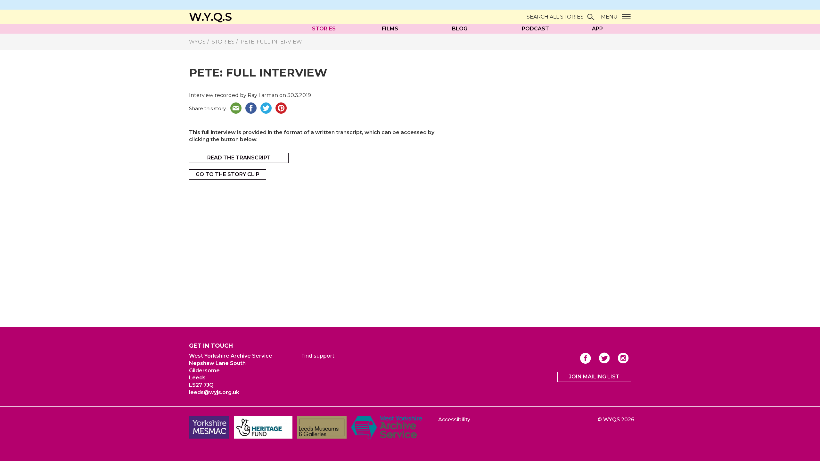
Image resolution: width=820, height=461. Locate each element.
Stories (324, 29)
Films (390, 29)
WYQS (197, 42)
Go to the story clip (227, 174)
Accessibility (454, 420)
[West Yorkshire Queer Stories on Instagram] (623, 358)
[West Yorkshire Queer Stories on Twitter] (604, 358)
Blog (459, 29)
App (597, 29)
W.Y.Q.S (210, 17)
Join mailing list (594, 377)
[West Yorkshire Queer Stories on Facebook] (585, 358)
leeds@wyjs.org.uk (214, 392)
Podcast (535, 29)
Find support (317, 356)
